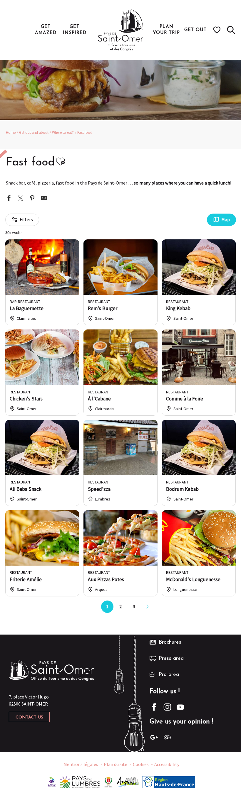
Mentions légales (80, 764)
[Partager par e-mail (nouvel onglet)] (44, 198)
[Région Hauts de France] (168, 781)
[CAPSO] (52, 781)
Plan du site (115, 764)
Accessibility (166, 764)
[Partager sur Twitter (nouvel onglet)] (21, 198)
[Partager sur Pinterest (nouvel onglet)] (32, 198)
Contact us (29, 717)
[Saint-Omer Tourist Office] (120, 30)
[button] (231, 30)
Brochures (170, 642)
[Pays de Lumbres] (80, 781)
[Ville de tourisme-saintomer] (108, 781)
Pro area (169, 674)
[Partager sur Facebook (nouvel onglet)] (9, 198)
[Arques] (128, 781)
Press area (171, 658)
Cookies (141, 764)
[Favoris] (217, 30)
